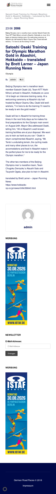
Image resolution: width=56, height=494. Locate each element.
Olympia (9, 73)
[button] (5, 489)
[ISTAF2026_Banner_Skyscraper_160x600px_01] (16, 324)
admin (13, 79)
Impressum (28, 485)
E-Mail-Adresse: (13, 341)
